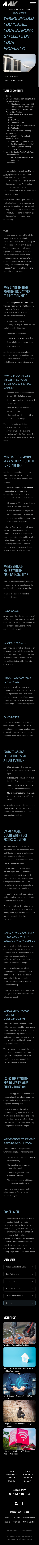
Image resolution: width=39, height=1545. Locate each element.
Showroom (27, 1477)
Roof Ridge (15, 120)
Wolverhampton (29, 1517)
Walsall (17, 1517)
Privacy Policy (12, 1531)
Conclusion (10, 163)
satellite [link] (30, 487)
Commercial (27, 1474)
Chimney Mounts (17, 123)
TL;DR (8, 96)
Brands (11, 1481)
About (27, 1471)
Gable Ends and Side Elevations (23, 125)
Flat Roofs (15, 128)
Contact (27, 1481)
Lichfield (6, 1522)
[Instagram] (16, 1503)
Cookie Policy (27, 1531)
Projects (11, 1477)
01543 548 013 (19, 13)
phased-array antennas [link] (23, 302)
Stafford (16, 1522)
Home (11, 1471)
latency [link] (16, 400)
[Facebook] (22, 1503)
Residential (11, 1474)
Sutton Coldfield (29, 1522)
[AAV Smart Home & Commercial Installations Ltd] (10, 3)
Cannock (7, 1517)
